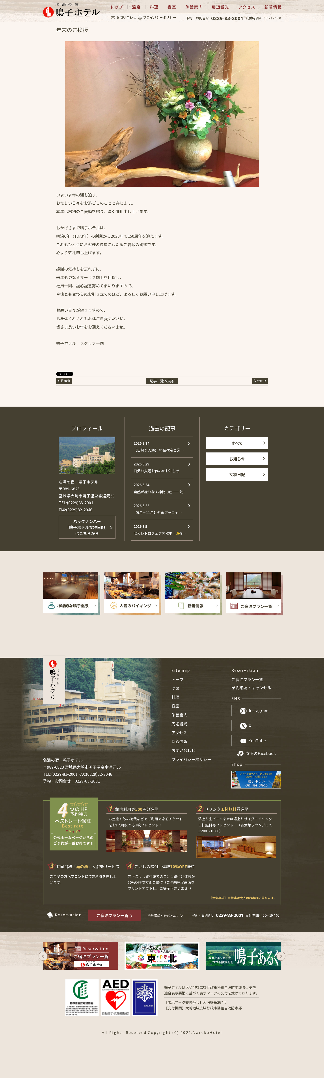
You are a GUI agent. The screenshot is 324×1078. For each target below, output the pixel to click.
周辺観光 (220, 7)
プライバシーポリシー (159, 17)
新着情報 (273, 7)
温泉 (136, 7)
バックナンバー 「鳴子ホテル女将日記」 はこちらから (87, 527)
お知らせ (237, 458)
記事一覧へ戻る (162, 380)
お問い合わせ (126, 17)
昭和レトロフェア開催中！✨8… (160, 530)
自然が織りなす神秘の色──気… (160, 488)
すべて (237, 443)
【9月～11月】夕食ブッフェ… (158, 509)
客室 (172, 7)
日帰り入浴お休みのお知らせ (156, 467)
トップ (116, 7)
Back (65, 380)
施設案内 (194, 7)
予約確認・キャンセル (251, 687)
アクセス (246, 7)
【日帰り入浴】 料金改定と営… (159, 447)
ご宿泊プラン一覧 (247, 679)
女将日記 (237, 474)
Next (258, 380)
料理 (154, 7)
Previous (43, 956)
